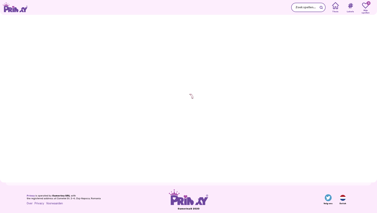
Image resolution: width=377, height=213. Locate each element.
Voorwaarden (54, 203)
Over (30, 203)
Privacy (39, 203)
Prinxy (31, 195)
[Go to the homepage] (13, 7)
